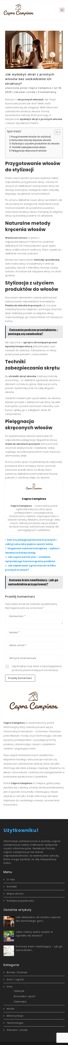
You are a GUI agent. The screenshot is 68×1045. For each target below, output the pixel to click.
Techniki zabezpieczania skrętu (29, 147)
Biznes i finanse (17, 972)
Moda (10, 1008)
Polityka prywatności (20, 900)
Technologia (15, 1023)
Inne (9, 986)
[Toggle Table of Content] (55, 132)
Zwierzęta (20, 1001)
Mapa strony (15, 893)
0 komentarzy (47, 92)
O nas (11, 879)
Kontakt (12, 886)
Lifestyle (19, 991)
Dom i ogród (15, 979)
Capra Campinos (39, 88)
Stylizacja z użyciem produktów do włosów (35, 143)
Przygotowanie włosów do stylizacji (31, 136)
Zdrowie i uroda (24, 92)
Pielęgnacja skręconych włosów (29, 150)
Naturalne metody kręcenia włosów (31, 140)
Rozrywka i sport (24, 996)
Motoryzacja (15, 1015)
